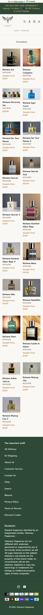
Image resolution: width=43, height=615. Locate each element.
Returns (8, 495)
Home (16, 31)
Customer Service (14, 469)
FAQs (7, 482)
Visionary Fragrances (25, 607)
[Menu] (39, 21)
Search (8, 488)
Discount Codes (13, 515)
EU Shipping (11, 455)
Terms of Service (13, 508)
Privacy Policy (12, 501)
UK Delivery (10, 449)
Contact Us (10, 475)
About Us (9, 462)
